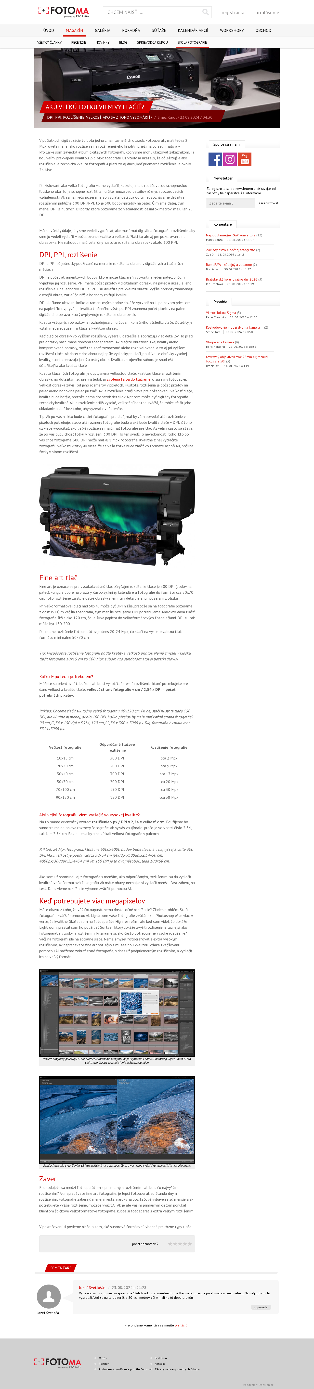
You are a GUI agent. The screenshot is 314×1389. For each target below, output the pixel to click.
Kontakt (160, 1363)
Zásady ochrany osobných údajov (177, 1369)
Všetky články (49, 42)
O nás (103, 1358)
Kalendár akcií (193, 30)
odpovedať (261, 1307)
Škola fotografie (192, 42)
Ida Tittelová (214, 284)
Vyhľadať (205, 12)
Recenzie (78, 42)
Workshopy (232, 30)
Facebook (215, 159)
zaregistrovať (268, 203)
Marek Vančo (214, 240)
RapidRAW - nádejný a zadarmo (229, 264)
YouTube (244, 159)
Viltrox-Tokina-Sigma (221, 312)
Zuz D (210, 254)
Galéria (102, 30)
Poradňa (131, 30)
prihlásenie (267, 12)
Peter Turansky (216, 317)
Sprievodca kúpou (152, 42)
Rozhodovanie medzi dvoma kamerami (234, 327)
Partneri (104, 1363)
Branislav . (213, 269)
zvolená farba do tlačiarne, (129, 379)
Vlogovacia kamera (220, 342)
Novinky (102, 42)
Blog (123, 42)
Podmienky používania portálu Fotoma (125, 1369)
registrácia (233, 12)
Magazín (74, 30)
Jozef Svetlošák (48, 1313)
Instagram (230, 159)
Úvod (48, 30)
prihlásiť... (182, 1325)
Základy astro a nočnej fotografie (230, 250)
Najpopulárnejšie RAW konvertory (230, 235)
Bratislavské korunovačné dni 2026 (231, 279)
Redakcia (161, 1358)
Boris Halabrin (215, 346)
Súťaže (159, 30)
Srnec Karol (167, 117)
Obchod (263, 30)
